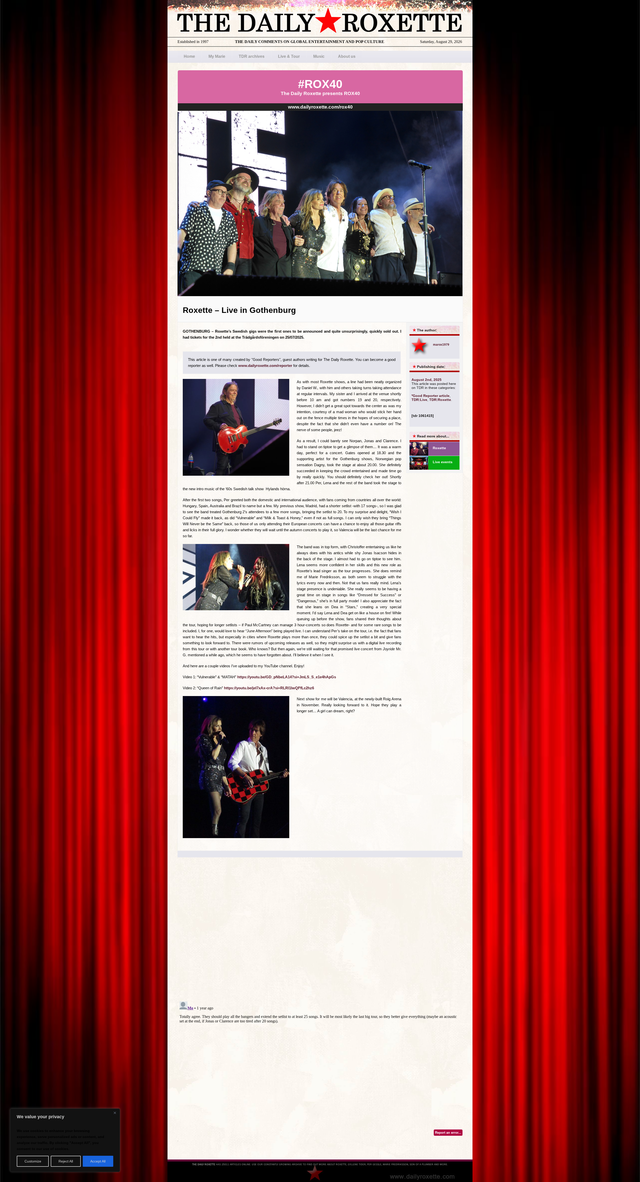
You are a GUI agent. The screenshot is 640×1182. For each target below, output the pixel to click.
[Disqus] (320, 933)
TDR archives (251, 56)
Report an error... (448, 1132)
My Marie (216, 56)
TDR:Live (419, 400)
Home (189, 56)
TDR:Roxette (440, 400)
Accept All (98, 1161)
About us (347, 56)
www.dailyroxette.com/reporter (265, 365)
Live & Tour (289, 56)
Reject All (65, 1161)
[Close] (115, 1113)
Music (318, 56)
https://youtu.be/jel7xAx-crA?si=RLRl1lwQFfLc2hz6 (269, 688)
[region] (65, 1140)
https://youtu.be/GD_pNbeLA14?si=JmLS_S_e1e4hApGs (286, 677)
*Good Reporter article (431, 396)
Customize (32, 1161)
